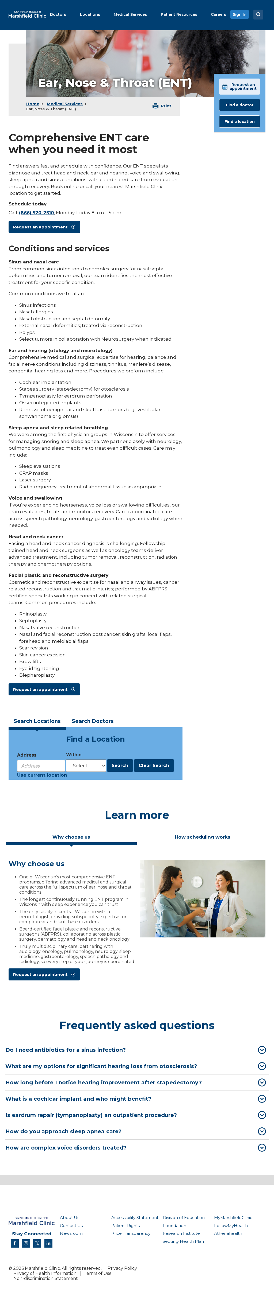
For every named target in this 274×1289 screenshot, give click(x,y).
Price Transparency (130, 1233)
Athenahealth (228, 1233)
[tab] (37, 723)
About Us (69, 1217)
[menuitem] (58, 14)
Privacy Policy (122, 1268)
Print (166, 105)
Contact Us (71, 1225)
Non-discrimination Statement (45, 1278)
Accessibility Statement (134, 1217)
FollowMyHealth (231, 1225)
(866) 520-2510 (36, 212)
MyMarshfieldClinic (233, 1217)
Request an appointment (40, 226)
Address (26, 755)
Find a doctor (239, 105)
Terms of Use (98, 1273)
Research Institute (181, 1233)
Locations (37, 721)
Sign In (239, 14)
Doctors (93, 721)
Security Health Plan (183, 1241)
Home (32, 103)
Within (74, 754)
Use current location (42, 775)
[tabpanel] (137, 922)
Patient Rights (125, 1225)
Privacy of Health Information (45, 1273)
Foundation (174, 1225)
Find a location (239, 121)
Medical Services (65, 103)
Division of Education (184, 1217)
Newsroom (71, 1233)
